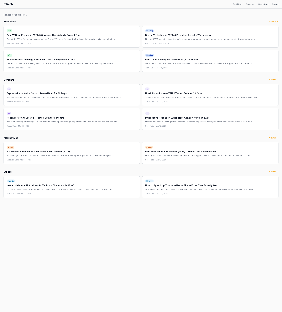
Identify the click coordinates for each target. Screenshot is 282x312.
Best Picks (237, 4)
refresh (9, 4)
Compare (250, 4)
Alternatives (263, 4)
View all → (273, 21)
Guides (275, 4)
